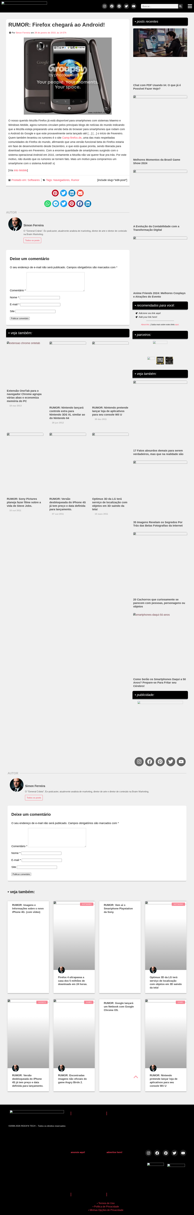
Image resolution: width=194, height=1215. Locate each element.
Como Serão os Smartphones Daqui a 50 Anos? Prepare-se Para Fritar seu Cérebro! (159, 683)
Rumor (75, 180)
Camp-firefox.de (72, 137)
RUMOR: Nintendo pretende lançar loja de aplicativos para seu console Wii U (110, 411)
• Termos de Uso (106, 1203)
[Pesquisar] (180, 6)
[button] (55, 193)
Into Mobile (20, 170)
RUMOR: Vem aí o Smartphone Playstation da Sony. (118, 908)
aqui (177, 325)
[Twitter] (126, 6)
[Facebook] (112, 6)
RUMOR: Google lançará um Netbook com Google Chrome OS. (119, 1007)
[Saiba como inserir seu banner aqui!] (151, 360)
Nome (14, 297)
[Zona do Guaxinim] (169, 360)
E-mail (14, 304)
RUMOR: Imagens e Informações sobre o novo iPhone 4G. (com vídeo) (28, 908)
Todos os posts (32, 240)
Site (12, 311)
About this (145, 325)
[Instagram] (104, 6)
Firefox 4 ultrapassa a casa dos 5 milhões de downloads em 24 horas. (72, 981)
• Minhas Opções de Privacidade (105, 1210)
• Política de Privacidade (106, 1206)
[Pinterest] (119, 6)
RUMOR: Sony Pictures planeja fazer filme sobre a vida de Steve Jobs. (24, 502)
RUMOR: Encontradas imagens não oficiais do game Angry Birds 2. (72, 1079)
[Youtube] (133, 6)
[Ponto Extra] (160, 360)
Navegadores (61, 180)
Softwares (34, 180)
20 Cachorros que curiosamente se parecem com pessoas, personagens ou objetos (159, 603)
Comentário (18, 290)
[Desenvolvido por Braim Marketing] (176, 1165)
